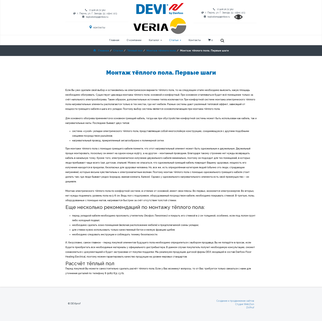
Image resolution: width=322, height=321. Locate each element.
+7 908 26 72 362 (97, 10)
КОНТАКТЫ (99, 27)
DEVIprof (76, 303)
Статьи (173, 40)
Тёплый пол (134, 50)
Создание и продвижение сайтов (235, 300)
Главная (114, 40)
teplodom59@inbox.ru (97, 17)
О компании (134, 40)
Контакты (195, 40)
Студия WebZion (244, 304)
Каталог (154, 40)
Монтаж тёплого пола (161, 50)
